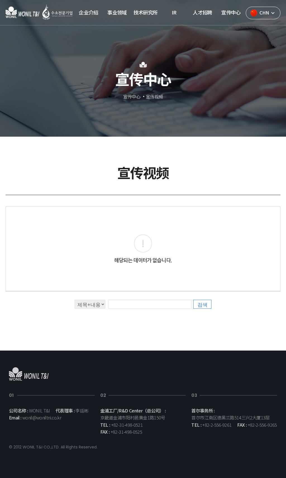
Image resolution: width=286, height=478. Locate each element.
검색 (202, 304)
